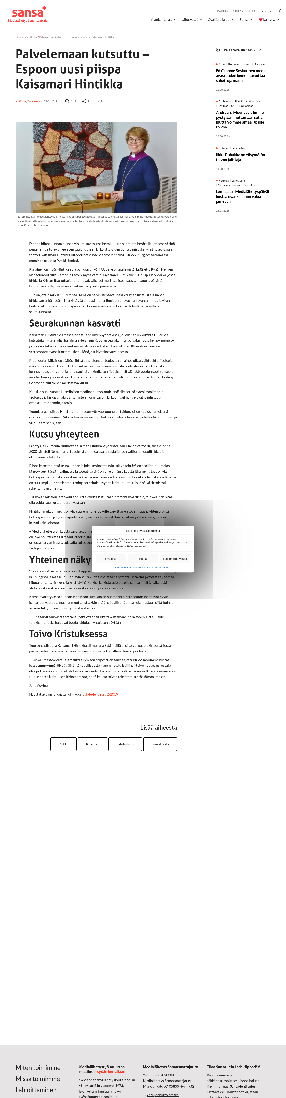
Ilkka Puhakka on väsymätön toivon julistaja (240, 157)
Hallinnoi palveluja (175, 558)
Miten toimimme (38, 1067)
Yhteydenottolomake (163, 1095)
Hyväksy (111, 558)
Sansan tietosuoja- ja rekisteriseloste (151, 567)
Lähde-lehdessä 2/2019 (100, 694)
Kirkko (63, 744)
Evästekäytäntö (123, 567)
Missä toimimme (38, 1079)
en (270, 11)
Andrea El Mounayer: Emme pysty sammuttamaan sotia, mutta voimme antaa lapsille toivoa (240, 119)
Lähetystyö (190, 19)
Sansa (244, 19)
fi (262, 11)
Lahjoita (269, 19)
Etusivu (20, 37)
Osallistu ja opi (219, 19)
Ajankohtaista (161, 19)
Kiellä (143, 558)
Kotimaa (32, 37)
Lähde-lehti (125, 744)
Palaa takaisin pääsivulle (242, 50)
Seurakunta (160, 744)
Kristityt (92, 744)
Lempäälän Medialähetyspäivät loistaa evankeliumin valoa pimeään (242, 196)
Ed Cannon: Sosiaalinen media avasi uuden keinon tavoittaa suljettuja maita (241, 75)
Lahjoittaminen (36, 1090)
